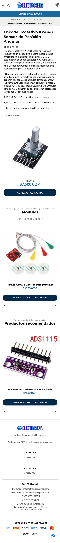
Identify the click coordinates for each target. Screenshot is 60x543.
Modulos (42, 19)
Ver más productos (29, 219)
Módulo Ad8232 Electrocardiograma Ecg (30, 285)
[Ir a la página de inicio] (30, 5)
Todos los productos (27, 19)
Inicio (13, 19)
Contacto (30, 458)
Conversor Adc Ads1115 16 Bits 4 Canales (30, 389)
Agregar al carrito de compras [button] (30, 298)
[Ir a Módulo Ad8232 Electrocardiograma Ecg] (30, 253)
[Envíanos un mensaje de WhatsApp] (53, 536)
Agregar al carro (30, 192)
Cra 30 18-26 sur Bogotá (31, 504)
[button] (4, 306)
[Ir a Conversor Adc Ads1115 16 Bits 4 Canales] (30, 358)
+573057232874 (32, 496)
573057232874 (31, 500)
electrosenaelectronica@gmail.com (31, 489)
